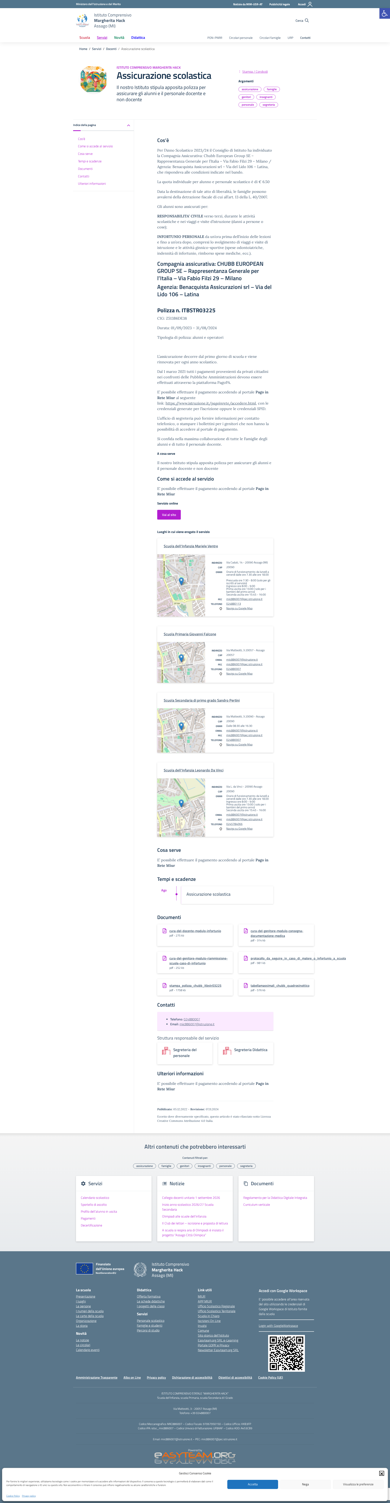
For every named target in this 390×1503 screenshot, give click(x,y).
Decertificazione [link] (91, 1225)
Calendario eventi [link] (88, 1349)
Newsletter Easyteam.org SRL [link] (218, 1350)
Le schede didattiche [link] (151, 1301)
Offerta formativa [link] (148, 1296)
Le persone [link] (83, 1306)
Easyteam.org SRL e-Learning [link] (218, 1340)
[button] (382, 1473)
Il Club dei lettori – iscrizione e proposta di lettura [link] (195, 1223)
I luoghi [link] (81, 1301)
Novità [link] (119, 37)
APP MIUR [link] (205, 1301)
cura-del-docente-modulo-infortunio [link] (195, 930)
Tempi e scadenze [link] (90, 161)
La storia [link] (82, 1325)
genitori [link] (246, 97)
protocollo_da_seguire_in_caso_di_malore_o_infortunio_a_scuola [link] (298, 958)
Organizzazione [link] (86, 1320)
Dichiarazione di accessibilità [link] (192, 1377)
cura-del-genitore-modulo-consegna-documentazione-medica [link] (277, 933)
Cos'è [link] (81, 138)
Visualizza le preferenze (358, 1484)
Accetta (253, 1484)
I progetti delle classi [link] (151, 1306)
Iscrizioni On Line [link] (209, 1320)
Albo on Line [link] (132, 1377)
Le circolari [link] (83, 1344)
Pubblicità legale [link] (279, 4)
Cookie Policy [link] (13, 1496)
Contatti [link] (305, 37)
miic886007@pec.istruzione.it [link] (244, 599)
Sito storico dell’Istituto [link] (213, 1335)
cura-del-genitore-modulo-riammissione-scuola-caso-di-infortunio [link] (198, 961)
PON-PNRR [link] (214, 37)
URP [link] (290, 37)
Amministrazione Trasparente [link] (96, 1377)
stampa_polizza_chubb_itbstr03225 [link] (195, 985)
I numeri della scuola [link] (90, 1311)
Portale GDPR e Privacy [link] (213, 1345)
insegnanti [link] (266, 97)
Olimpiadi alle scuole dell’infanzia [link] (184, 1216)
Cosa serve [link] (85, 153)
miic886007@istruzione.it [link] (242, 659)
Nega (305, 1484)
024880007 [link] (233, 669)
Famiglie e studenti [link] (149, 1325)
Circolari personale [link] (241, 37)
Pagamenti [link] (88, 1218)
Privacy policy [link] (29, 1496)
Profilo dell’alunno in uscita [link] (99, 1211)
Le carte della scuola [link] (90, 1315)
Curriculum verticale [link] (256, 1204)
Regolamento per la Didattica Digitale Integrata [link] (275, 1197)
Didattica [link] (138, 37)
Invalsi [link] (202, 1325)
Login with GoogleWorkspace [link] (278, 1325)
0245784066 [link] (234, 824)
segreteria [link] (269, 104)
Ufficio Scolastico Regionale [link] (216, 1306)
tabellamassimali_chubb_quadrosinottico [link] (280, 985)
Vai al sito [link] (169, 514)
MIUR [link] (201, 1296)
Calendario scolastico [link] (95, 1197)
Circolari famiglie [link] (270, 37)
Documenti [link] (85, 168)
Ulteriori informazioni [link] (92, 183)
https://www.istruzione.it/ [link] (188, 403)
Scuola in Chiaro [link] (208, 1315)
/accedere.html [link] (242, 403)
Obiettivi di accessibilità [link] (235, 1377)
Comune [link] (203, 1330)
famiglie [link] (272, 89)
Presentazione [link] (85, 1296)
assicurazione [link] (250, 89)
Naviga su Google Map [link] (239, 608)
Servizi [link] (102, 37)
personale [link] (248, 104)
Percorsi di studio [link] (148, 1330)
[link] (384, 13)
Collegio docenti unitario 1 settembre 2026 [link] (191, 1197)
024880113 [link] (233, 603)
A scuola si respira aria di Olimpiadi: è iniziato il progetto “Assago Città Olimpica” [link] (193, 1232)
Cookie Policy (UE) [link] (270, 1377)
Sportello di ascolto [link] (94, 1204)
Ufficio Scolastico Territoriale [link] (216, 1311)
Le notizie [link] (82, 1340)
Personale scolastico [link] (150, 1320)
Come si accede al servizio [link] (95, 146)
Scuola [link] (84, 37)
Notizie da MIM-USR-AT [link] (247, 4)
